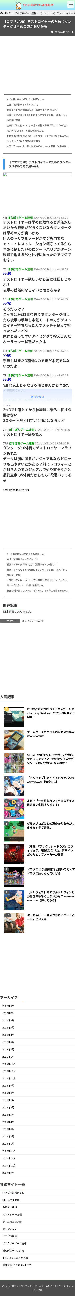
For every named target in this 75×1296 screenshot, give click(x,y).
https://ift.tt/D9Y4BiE (16, 489)
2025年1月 (8, 1143)
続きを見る (38, 397)
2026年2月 (8, 1049)
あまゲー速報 (9, 1207)
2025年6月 (8, 1107)
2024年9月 (8, 1172)
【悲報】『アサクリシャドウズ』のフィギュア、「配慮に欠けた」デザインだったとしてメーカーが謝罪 (50, 850)
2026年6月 (8, 1020)
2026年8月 (8, 1005)
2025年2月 (8, 1136)
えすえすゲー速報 (12, 1214)
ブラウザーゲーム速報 (14, 1243)
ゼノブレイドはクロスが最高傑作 (23, 141)
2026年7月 (8, 1013)
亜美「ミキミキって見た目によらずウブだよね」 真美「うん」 (37, 115)
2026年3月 (8, 1042)
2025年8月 (8, 1093)
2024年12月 (9, 1151)
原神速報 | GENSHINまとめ (16, 1265)
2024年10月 (9, 1165)
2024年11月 (9, 1158)
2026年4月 (8, 1035)
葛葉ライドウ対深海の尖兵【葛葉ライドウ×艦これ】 (33, 109)
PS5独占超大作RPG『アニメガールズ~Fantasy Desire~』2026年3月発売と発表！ (51, 713)
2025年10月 (9, 1078)
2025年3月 (8, 1129)
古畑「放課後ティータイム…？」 (23, 104)
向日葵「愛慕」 (14, 120)
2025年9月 (8, 1085)
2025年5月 (8, 1114)
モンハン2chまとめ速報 (15, 1258)
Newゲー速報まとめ (13, 1192)
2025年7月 (8, 1100)
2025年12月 (9, 1063)
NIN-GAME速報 (10, 1200)
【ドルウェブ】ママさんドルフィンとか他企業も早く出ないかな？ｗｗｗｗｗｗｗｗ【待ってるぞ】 (51, 896)
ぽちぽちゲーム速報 (33, 620)
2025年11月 (9, 1071)
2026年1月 (8, 1056)
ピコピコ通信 (9, 1236)
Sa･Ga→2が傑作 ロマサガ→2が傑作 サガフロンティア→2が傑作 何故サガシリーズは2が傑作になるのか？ (50, 759)
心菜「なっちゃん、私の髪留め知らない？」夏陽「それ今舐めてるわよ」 (37, 146)
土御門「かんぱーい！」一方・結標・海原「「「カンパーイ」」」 (37, 125)
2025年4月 (8, 1121)
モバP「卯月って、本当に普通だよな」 (26, 130)
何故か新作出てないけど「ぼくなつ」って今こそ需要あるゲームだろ (37, 136)
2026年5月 (8, 1027)
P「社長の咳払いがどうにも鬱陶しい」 (26, 99)
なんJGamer (9, 1229)
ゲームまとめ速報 (12, 1221)
